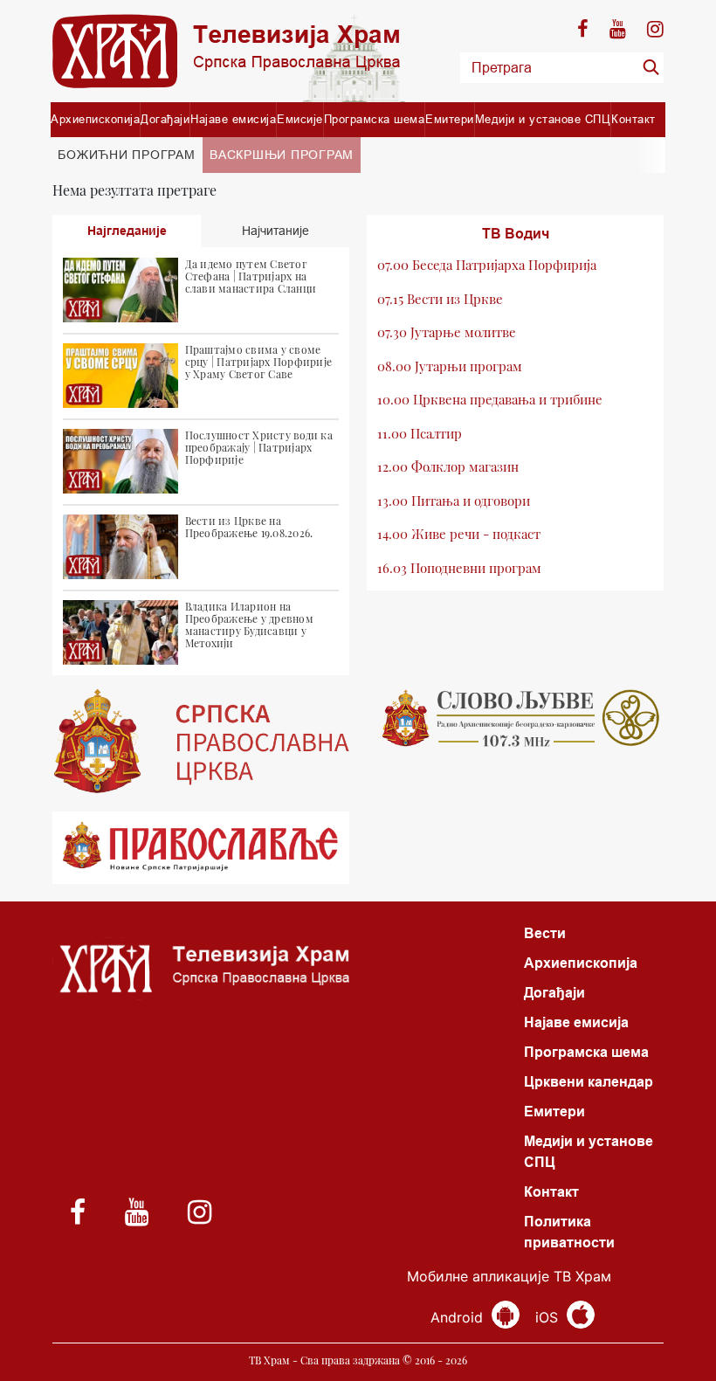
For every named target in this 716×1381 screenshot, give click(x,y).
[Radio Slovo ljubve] (515, 718)
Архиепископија (95, 119)
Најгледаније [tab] (127, 231)
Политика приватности (569, 1232)
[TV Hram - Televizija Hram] (226, 51)
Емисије (300, 119)
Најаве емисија (233, 119)
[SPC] (200, 742)
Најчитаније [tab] (275, 231)
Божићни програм (126, 155)
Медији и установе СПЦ (543, 119)
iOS (548, 1317)
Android (458, 1317)
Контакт (633, 119)
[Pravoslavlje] (200, 847)
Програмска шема (374, 119)
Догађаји (165, 119)
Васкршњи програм (282, 155)
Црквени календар (588, 1082)
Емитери (449, 119)
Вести (545, 933)
